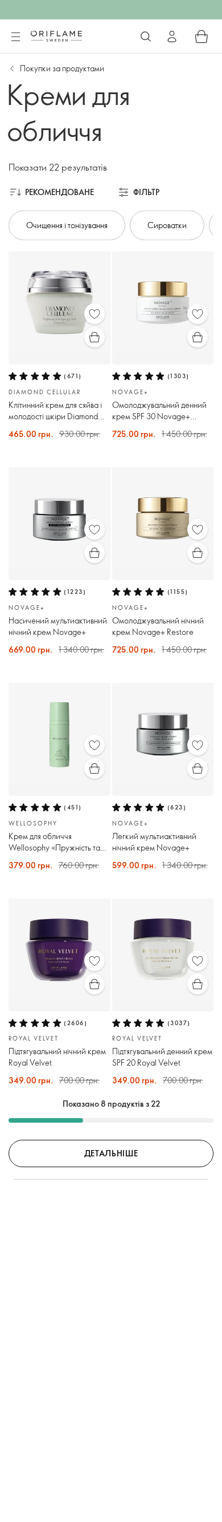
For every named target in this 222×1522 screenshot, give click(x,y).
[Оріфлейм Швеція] (56, 35)
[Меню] (15, 37)
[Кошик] (201, 36)
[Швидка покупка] (94, 337)
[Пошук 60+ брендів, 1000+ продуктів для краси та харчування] (145, 36)
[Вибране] (94, 313)
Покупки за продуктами (62, 68)
